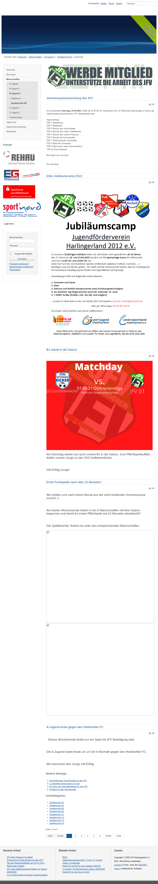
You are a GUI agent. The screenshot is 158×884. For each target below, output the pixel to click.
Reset (111, 3)
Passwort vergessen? (19, 264)
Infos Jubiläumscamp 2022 (64, 176)
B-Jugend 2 (49, 57)
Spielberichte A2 (56, 805)
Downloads (11, 131)
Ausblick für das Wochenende (62, 789)
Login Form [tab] (9, 224)
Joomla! (117, 865)
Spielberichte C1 (56, 814)
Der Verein (11, 74)
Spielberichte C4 (56, 823)
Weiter (108, 836)
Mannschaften (35, 57)
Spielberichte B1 (56, 808)
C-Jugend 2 (14, 112)
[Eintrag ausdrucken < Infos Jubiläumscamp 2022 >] (150, 183)
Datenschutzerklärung (16, 127)
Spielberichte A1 (56, 802)
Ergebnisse (16, 98)
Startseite (22, 57)
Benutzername (16, 237)
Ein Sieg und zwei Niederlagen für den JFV (68, 786)
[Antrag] (100, 88)
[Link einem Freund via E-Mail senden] (153, 105)
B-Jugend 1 (14, 89)
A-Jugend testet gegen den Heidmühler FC (74, 727)
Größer (103, 3)
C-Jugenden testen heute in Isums (64, 783)
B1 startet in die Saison (61, 349)
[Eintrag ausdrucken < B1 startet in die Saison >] (150, 356)
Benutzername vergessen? (21, 267)
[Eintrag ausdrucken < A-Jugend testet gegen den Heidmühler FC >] (150, 733)
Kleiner (119, 3)
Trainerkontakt (15, 117)
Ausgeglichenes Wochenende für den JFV (68, 780)
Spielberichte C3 (56, 820)
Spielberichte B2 (64, 57)
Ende (118, 836)
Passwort (14, 245)
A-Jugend (13, 84)
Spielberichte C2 (56, 817)
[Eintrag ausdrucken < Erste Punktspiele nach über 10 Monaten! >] (150, 489)
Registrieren (15, 270)
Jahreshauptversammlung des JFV (69, 98)
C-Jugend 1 (14, 108)
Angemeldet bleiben (23, 254)
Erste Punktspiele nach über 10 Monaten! (73, 482)
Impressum (11, 122)
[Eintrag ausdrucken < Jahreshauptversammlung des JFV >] (150, 105)
